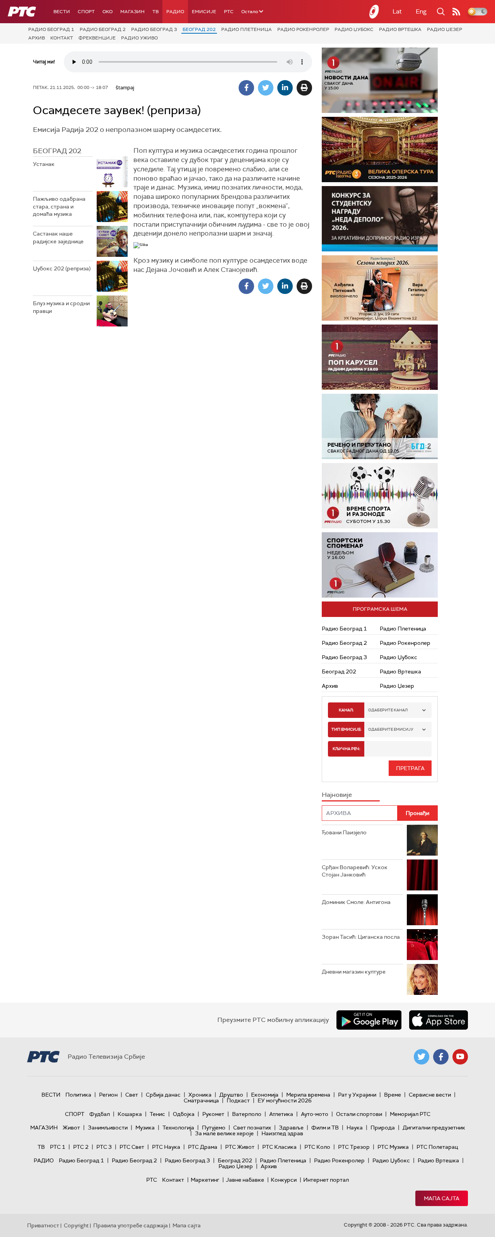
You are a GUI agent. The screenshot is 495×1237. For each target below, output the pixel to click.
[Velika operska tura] (380, 149)
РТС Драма (202, 1146)
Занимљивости (108, 1127)
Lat (397, 11)
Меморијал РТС (410, 1114)
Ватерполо (246, 1114)
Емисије (204, 12)
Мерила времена (308, 1094)
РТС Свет (131, 1146)
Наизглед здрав (282, 1133)
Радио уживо (139, 38)
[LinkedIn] (285, 88)
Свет (131, 1094)
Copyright (76, 1225)
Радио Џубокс (354, 29)
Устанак (44, 164)
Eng (421, 11)
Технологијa (178, 1127)
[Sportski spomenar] (380, 565)
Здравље (291, 1127)
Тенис (157, 1114)
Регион (108, 1094)
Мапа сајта (441, 1198)
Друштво (231, 1094)
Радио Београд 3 (154, 29)
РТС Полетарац (437, 1146)
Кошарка (130, 1114)
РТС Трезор (354, 1146)
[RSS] (456, 11)
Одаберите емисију (390, 729)
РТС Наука (166, 1146)
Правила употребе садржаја (130, 1225)
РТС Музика (393, 1146)
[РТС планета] (374, 11)
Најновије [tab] (337, 795)
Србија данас (163, 1094)
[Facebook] (246, 88)
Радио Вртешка (400, 29)
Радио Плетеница (246, 29)
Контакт (61, 38)
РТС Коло (317, 1146)
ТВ (155, 12)
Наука (354, 1127)
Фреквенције (97, 38)
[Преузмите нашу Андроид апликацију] (368, 1020)
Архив (36, 38)
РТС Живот (239, 1146)
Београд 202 (199, 29)
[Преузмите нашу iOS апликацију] (438, 1020)
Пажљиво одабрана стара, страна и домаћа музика (59, 206)
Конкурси (284, 1179)
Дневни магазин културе (354, 971)
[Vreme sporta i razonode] (380, 495)
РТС (229, 12)
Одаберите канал (388, 709)
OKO (107, 12)
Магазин (132, 12)
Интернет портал (326, 1179)
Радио (175, 12)
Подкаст (238, 1100)
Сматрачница (201, 1100)
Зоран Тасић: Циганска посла (361, 936)
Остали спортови (359, 1114)
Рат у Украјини (357, 1094)
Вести (61, 12)
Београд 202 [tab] (57, 150)
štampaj (125, 87)
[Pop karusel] (380, 357)
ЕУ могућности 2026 (285, 1100)
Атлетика (281, 1114)
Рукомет (213, 1114)
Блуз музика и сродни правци (61, 307)
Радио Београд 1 (51, 29)
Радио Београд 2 (103, 29)
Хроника (200, 1094)
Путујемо (213, 1127)
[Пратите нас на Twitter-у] (421, 1056)
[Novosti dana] (380, 80)
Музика (145, 1127)
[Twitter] (265, 88)
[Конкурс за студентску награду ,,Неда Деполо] (380, 218)
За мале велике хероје (224, 1133)
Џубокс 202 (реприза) (61, 268)
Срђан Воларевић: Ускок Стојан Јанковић (354, 871)
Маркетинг (205, 1179)
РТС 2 (81, 1146)
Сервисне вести (430, 1094)
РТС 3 (104, 1146)
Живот (71, 1127)
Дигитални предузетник (434, 1127)
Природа (382, 1127)
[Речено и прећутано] (380, 426)
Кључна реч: (346, 748)
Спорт (86, 12)
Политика (78, 1094)
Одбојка (184, 1114)
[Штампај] (304, 88)
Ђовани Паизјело (344, 832)
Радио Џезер (444, 29)
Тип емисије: (346, 729)
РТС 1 (57, 1146)
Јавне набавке (245, 1179)
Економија (264, 1094)
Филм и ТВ (325, 1127)
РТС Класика (279, 1146)
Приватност (43, 1225)
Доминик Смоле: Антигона (356, 902)
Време (392, 1094)
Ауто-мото (314, 1114)
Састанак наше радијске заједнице (58, 237)
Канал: (346, 709)
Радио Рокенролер (303, 29)
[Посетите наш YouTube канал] (460, 1056)
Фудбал (99, 1114)
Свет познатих (252, 1127)
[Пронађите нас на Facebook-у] (441, 1056)
